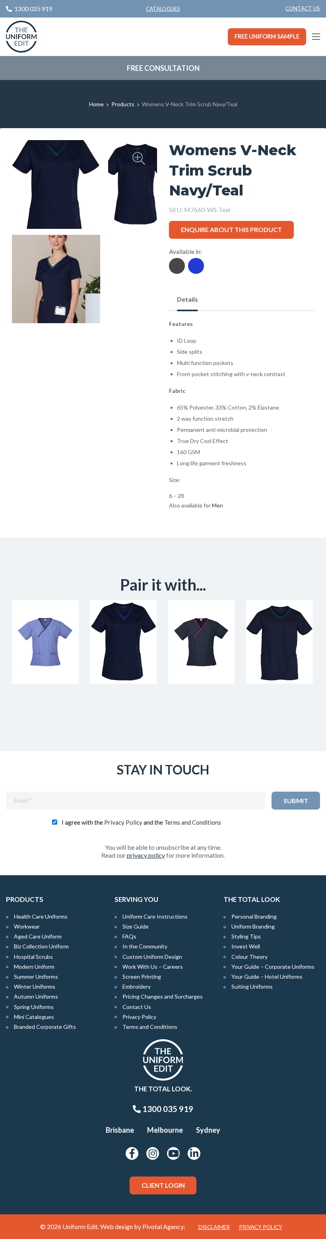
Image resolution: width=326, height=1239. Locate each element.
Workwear (27, 926)
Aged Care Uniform (38, 936)
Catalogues (163, 9)
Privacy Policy (123, 822)
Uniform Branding (253, 926)
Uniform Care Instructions (155, 916)
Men (217, 505)
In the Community (144, 946)
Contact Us (302, 8)
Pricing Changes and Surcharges (162, 996)
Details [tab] (187, 299)
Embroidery (136, 986)
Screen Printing (141, 976)
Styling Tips (246, 936)
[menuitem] (302, 9)
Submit (295, 800)
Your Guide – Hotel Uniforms (267, 976)
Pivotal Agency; (163, 1226)
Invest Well (245, 946)
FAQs (129, 936)
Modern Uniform (34, 966)
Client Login (163, 1185)
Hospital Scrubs (33, 956)
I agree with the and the (141, 822)
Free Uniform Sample (267, 36)
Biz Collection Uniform (41, 946)
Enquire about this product (231, 229)
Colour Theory (249, 956)
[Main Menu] (316, 36)
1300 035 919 (167, 1109)
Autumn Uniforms (36, 996)
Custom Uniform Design (152, 956)
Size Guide (135, 926)
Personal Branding (254, 916)
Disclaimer (214, 1227)
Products (122, 104)
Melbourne (165, 1130)
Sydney (208, 1130)
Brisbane (120, 1130)
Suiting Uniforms (252, 986)
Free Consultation (163, 68)
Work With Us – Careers (152, 966)
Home (96, 104)
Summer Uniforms (36, 976)
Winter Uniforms (34, 986)
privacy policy (146, 855)
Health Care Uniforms (41, 916)
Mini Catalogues (34, 1016)
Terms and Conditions (192, 822)
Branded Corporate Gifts (45, 1026)
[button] (138, 158)
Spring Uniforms (34, 1006)
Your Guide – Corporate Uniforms (272, 966)
